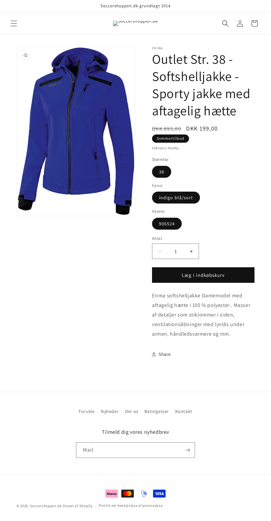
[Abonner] (187, 450)
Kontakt (183, 411)
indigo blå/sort (176, 198)
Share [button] (165, 354)
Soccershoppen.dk (46, 505)
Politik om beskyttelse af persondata (131, 505)
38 (161, 172)
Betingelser (156, 411)
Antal (157, 238)
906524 (167, 224)
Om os (131, 411)
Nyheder (110, 411)
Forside (87, 411)
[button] (14, 23)
